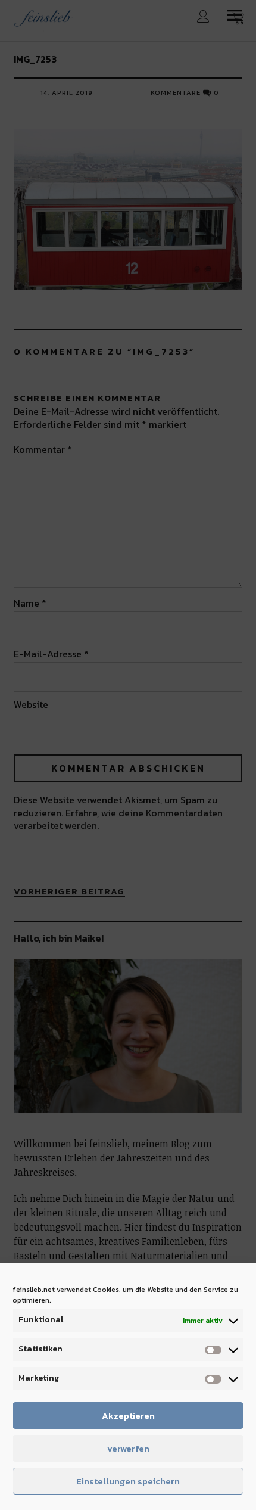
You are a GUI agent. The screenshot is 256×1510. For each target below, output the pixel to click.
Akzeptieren (128, 1415)
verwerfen (128, 1448)
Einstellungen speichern (128, 1481)
